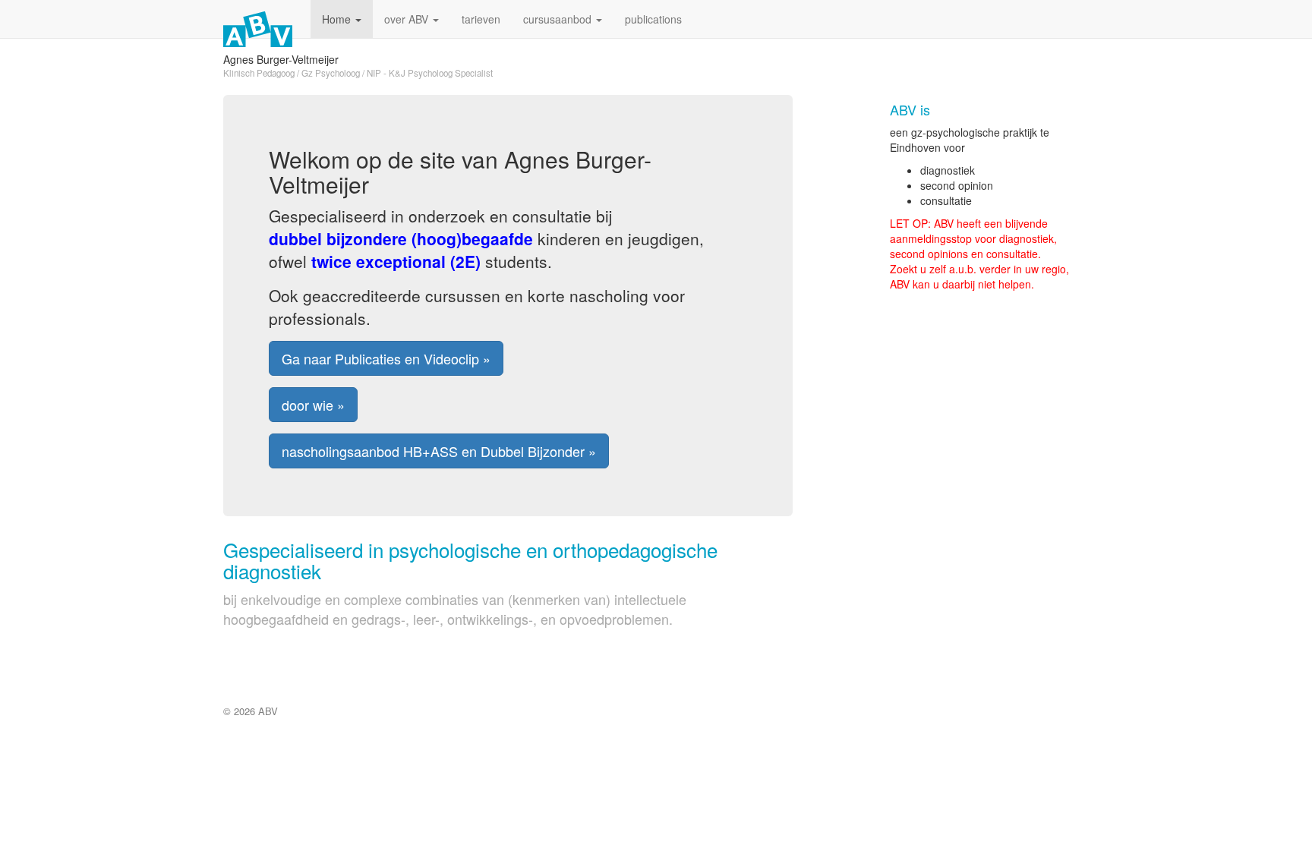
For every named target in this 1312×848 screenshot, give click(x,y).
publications (653, 19)
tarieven (481, 19)
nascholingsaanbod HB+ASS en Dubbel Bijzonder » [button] (439, 451)
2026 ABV (256, 711)
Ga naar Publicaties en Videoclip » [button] (386, 358)
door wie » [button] (313, 405)
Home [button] (338, 19)
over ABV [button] (407, 19)
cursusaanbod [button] (558, 19)
